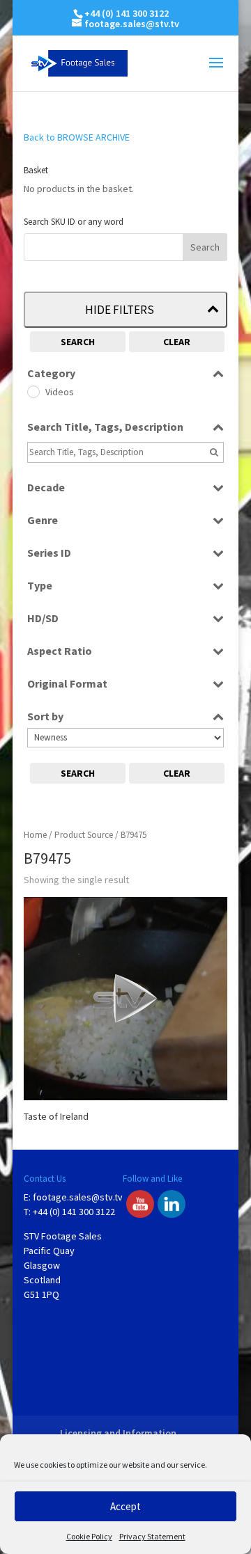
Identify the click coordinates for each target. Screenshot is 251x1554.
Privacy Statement (152, 1536)
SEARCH (78, 341)
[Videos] (32, 391)
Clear (176, 341)
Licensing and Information (118, 1433)
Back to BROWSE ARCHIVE (77, 137)
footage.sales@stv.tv (78, 1197)
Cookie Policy (89, 1536)
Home (35, 835)
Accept (125, 1506)
